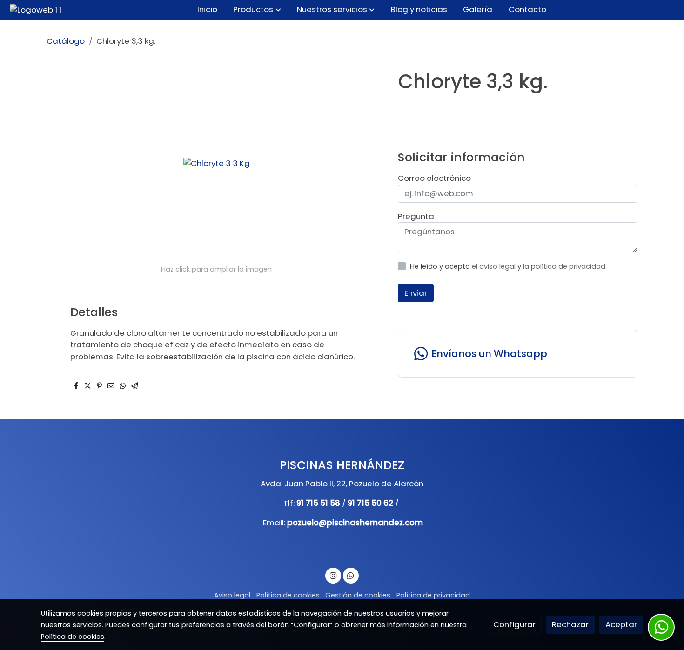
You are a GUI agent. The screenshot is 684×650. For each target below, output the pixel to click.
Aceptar (621, 624)
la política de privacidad (564, 266)
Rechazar (570, 624)
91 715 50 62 (370, 503)
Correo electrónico (434, 178)
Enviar (415, 292)
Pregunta (416, 216)
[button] (257, 10)
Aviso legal (232, 595)
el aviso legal (494, 266)
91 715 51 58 (318, 503)
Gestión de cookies (357, 595)
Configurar (514, 624)
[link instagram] (333, 575)
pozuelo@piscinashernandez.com (355, 522)
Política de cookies (288, 595)
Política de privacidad (433, 595)
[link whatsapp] (350, 575)
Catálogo (66, 40)
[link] (35, 10)
